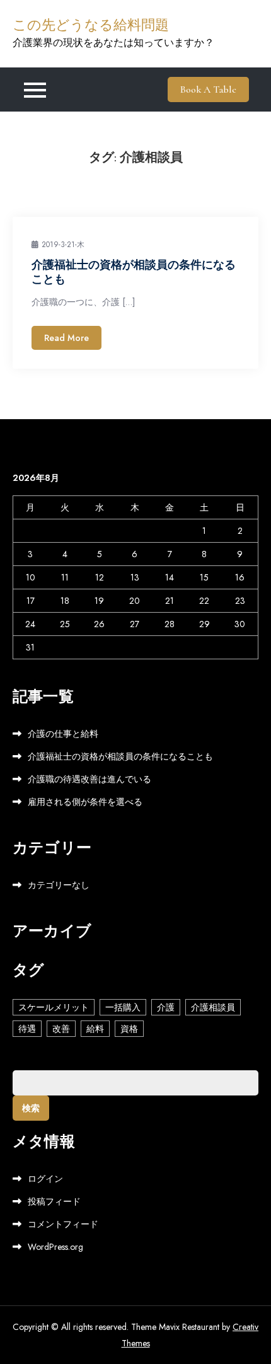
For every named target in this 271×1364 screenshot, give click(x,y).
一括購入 (123, 1007)
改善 (61, 1028)
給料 (95, 1028)
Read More (66, 338)
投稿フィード (54, 1201)
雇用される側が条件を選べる (85, 801)
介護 (166, 1007)
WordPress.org (55, 1246)
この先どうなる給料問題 (91, 25)
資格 (129, 1028)
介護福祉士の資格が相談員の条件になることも (120, 756)
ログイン (45, 1178)
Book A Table (208, 89)
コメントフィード (63, 1224)
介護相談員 (213, 1007)
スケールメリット (53, 1007)
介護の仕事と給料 (63, 733)
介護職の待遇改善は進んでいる (89, 779)
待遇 (27, 1028)
